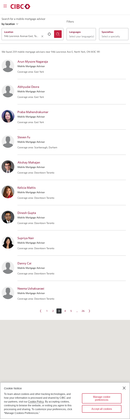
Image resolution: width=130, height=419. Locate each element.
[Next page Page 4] (89, 311)
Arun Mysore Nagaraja (32, 61)
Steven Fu (23, 137)
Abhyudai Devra (28, 87)
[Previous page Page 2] (40, 311)
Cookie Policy (36, 401)
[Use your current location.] (49, 34)
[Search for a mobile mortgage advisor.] (58, 34)
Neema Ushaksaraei (30, 288)
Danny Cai (24, 263)
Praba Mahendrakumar (32, 112)
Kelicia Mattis (26, 188)
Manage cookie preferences (101, 398)
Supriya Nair (25, 238)
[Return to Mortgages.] (20, 6)
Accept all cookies (101, 409)
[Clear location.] (42, 36)
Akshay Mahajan (28, 162)
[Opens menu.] (5, 6)
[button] (11, 24)
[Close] (124, 388)
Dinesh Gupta (26, 213)
